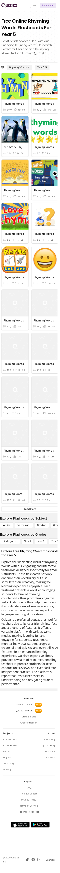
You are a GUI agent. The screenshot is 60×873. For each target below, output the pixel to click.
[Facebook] (33, 859)
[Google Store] (40, 824)
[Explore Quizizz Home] (9, 5)
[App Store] (20, 824)
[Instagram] (38, 859)
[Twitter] (27, 859)
